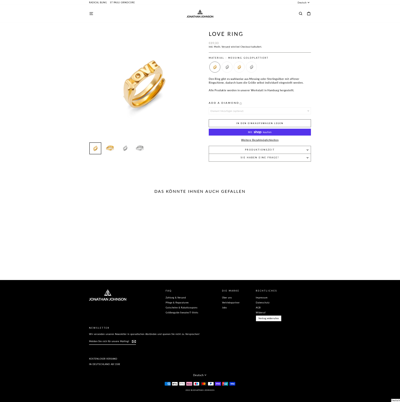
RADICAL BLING (98, 2)
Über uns (227, 297)
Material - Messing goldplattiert (239, 58)
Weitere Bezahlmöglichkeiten (260, 140)
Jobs (224, 307)
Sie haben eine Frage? (260, 157)
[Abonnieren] (134, 341)
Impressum (262, 297)
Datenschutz (262, 302)
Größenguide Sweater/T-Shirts (182, 312)
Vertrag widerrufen (268, 318)
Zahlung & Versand (176, 297)
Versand (226, 46)
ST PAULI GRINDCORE (122, 2)
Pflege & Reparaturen (177, 302)
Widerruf (261, 312)
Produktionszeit (260, 150)
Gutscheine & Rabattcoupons (181, 307)
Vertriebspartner (231, 302)
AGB (258, 307)
